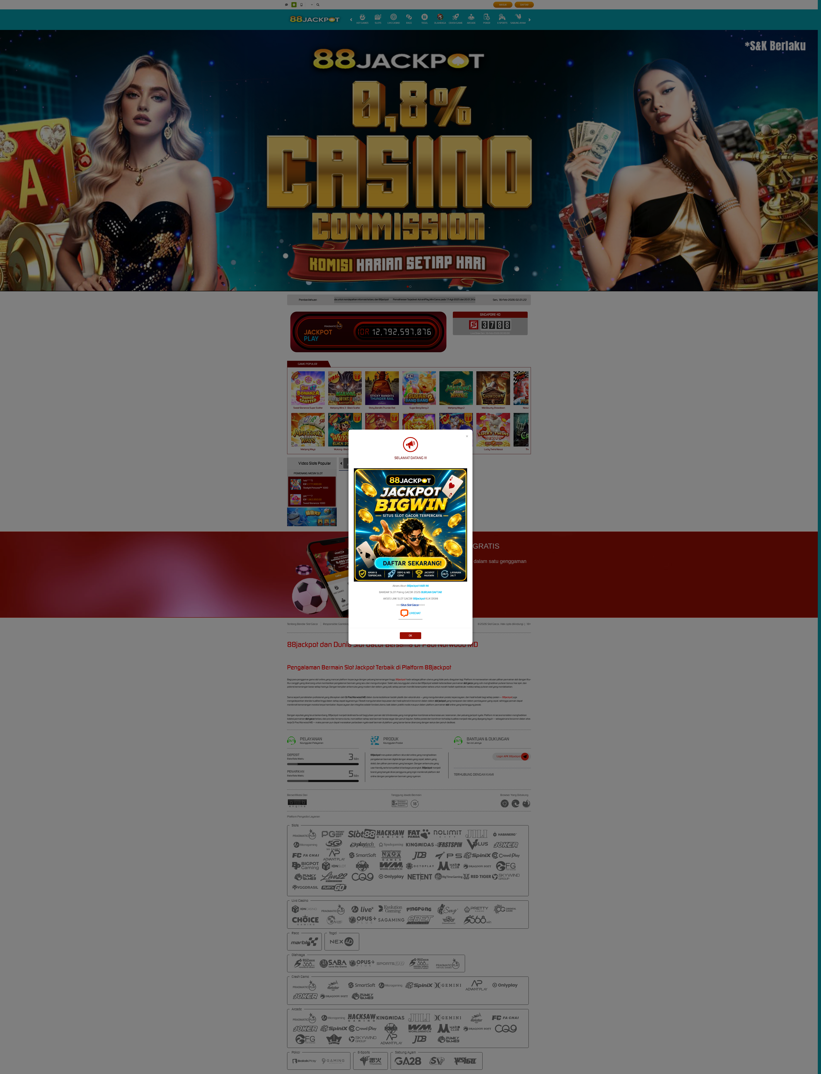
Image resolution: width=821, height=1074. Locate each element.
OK (410, 635)
